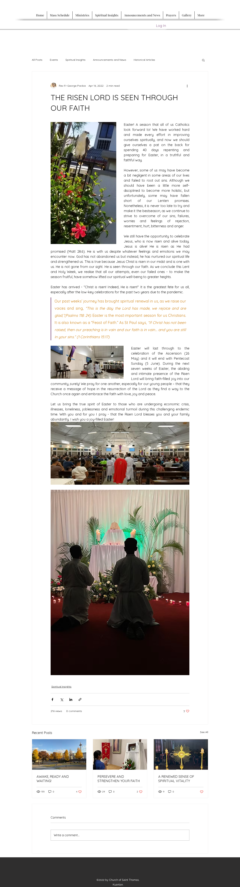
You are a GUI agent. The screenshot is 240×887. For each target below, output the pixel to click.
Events (54, 59)
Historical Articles (144, 59)
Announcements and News (109, 59)
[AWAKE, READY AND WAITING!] (59, 754)
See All (204, 732)
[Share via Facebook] (52, 699)
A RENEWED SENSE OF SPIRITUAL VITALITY (176, 778)
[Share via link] (80, 699)
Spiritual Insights (75, 59)
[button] (203, 59)
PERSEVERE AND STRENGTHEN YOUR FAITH (119, 778)
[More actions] (187, 85)
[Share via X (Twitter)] (61, 699)
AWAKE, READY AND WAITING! (53, 778)
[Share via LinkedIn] (71, 699)
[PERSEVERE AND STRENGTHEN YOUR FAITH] (120, 754)
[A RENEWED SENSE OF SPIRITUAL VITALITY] (181, 754)
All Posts (37, 59)
